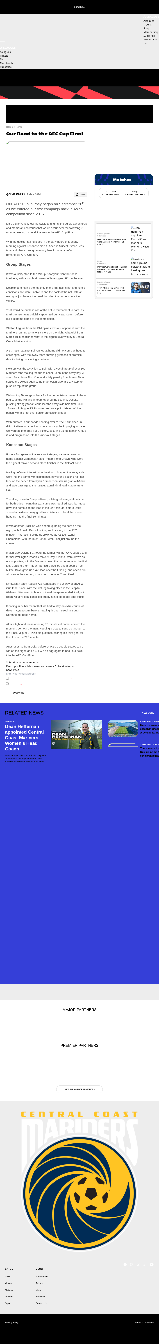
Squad (8, 1303)
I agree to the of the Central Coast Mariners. (41, 678)
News (19, 126)
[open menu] (2, 41)
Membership (42, 1276)
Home (9, 126)
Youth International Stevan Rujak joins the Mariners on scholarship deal (111, 290)
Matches (9, 1290)
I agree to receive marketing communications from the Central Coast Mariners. (45, 683)
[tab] (110, 193)
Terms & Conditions (144, 1322)
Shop (38, 1290)
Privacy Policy (32, 678)
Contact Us (41, 1303)
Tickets (39, 1283)
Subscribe (18, 693)
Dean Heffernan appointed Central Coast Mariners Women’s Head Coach (112, 241)
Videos (8, 1283)
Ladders (9, 1296)
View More (147, 713)
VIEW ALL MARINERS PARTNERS (80, 1089)
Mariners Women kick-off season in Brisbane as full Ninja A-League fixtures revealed (112, 269)
